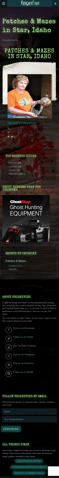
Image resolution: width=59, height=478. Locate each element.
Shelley (12, 170)
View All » (13, 269)
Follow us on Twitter (23, 337)
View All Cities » (17, 173)
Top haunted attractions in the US (29, 467)
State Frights (44, 318)
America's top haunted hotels (29, 473)
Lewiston (13, 166)
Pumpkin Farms (10, 40)
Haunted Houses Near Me (29, 461)
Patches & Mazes (16, 261)
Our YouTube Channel (24, 345)
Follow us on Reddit (23, 372)
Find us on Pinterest (23, 363)
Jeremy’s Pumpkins (22, 123)
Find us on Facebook (24, 328)
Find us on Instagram (24, 354)
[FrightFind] (30, 3)
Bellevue (13, 162)
